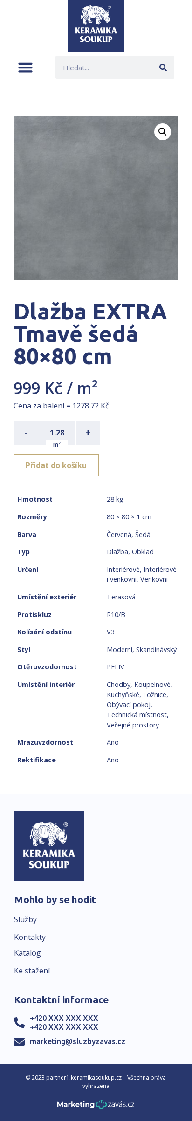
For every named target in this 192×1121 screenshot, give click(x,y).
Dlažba (117, 551)
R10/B (116, 614)
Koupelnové (152, 684)
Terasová (121, 596)
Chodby (118, 684)
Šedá (143, 534)
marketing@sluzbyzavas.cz (77, 1041)
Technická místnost (137, 714)
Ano (113, 742)
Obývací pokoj (129, 704)
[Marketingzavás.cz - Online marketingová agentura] (95, 1107)
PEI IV (115, 666)
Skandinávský (156, 649)
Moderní (119, 649)
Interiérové (123, 569)
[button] (25, 67)
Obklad (143, 551)
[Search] (162, 67)
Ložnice (154, 694)
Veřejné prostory (133, 724)
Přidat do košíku (56, 465)
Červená (119, 534)
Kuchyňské (123, 694)
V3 (111, 631)
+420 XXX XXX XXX (64, 1018)
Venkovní (154, 579)
